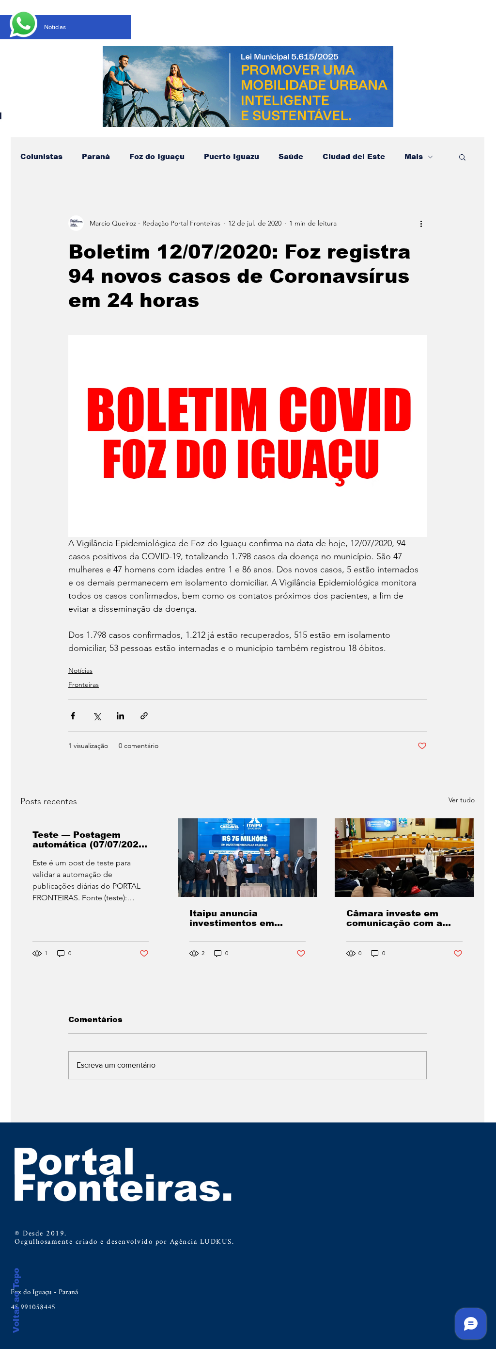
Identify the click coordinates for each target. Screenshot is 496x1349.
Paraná (96, 156)
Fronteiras (83, 684)
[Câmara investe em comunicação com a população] (404, 857)
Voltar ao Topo (16, 1300)
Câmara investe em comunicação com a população (394, 918)
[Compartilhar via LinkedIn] (120, 715)
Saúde (291, 156)
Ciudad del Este (354, 156)
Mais (413, 156)
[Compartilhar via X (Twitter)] (96, 715)
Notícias (80, 670)
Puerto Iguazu (231, 156)
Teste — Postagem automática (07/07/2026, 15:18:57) (89, 839)
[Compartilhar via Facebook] (73, 715)
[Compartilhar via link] (144, 715)
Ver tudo (462, 800)
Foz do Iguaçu (157, 156)
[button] (462, 157)
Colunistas (41, 156)
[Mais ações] (421, 223)
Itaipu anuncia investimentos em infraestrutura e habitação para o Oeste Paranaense (245, 918)
